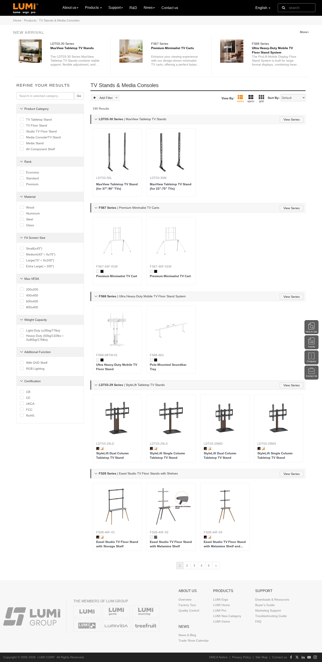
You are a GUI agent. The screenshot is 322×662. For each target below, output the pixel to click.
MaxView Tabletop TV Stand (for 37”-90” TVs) (117, 186)
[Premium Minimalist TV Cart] (117, 240)
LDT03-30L (104, 178)
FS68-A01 (157, 355)
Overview (185, 599)
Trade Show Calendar (194, 640)
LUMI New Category (227, 616)
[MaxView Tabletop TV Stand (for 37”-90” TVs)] (117, 152)
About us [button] (69, 7)
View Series (291, 119)
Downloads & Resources (272, 599)
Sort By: (274, 98)
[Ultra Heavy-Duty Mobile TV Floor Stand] (117, 329)
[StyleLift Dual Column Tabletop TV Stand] (117, 418)
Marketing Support (268, 610)
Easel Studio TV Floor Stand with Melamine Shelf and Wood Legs (225, 544)
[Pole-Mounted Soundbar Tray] (171, 329)
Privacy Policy (241, 657)
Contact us (169, 8)
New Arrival (28, 32)
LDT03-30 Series (62, 43)
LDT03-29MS (266, 443)
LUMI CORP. (46, 657)
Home (17, 20)
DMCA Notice (218, 657)
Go (79, 96)
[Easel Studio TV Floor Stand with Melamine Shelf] (171, 506)
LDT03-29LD (105, 443)
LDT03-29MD (213, 443)
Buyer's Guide (265, 605)
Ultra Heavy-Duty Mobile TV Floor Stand (116, 367)
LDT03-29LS (159, 443)
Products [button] (92, 7)
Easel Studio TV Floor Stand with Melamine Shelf (171, 544)
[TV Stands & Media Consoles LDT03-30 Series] (30, 51)
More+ (304, 32)
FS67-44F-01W (107, 266)
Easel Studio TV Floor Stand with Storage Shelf (117, 544)
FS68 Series (260, 43)
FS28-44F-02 (159, 532)
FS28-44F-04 (213, 532)
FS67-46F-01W (160, 266)
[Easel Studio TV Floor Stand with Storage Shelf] (117, 506)
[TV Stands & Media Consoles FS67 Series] (131, 51)
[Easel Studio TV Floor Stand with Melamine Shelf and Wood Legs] (225, 506)
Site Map (261, 657)
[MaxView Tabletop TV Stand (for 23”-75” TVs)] (171, 152)
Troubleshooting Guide (271, 616)
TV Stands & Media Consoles (59, 20)
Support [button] (114, 7)
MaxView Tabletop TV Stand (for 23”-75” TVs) (170, 186)
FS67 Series (159, 43)
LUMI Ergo (220, 599)
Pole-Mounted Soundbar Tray (168, 367)
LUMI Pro (219, 610)
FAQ (258, 621)
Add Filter (106, 98)
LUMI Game (221, 621)
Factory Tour (187, 605)
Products (30, 20)
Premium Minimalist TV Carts (172, 48)
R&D (133, 8)
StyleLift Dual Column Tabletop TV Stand (112, 455)
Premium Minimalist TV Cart (116, 276)
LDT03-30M (158, 178)
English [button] (261, 8)
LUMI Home (221, 605)
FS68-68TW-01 (107, 355)
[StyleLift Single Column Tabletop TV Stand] (171, 418)
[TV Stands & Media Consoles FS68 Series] (231, 51)
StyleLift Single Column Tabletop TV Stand (167, 455)
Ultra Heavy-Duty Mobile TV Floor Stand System (272, 50)
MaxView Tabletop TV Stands (72, 48)
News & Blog (187, 635)
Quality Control (189, 610)
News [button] (148, 7)
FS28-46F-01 (105, 532)
